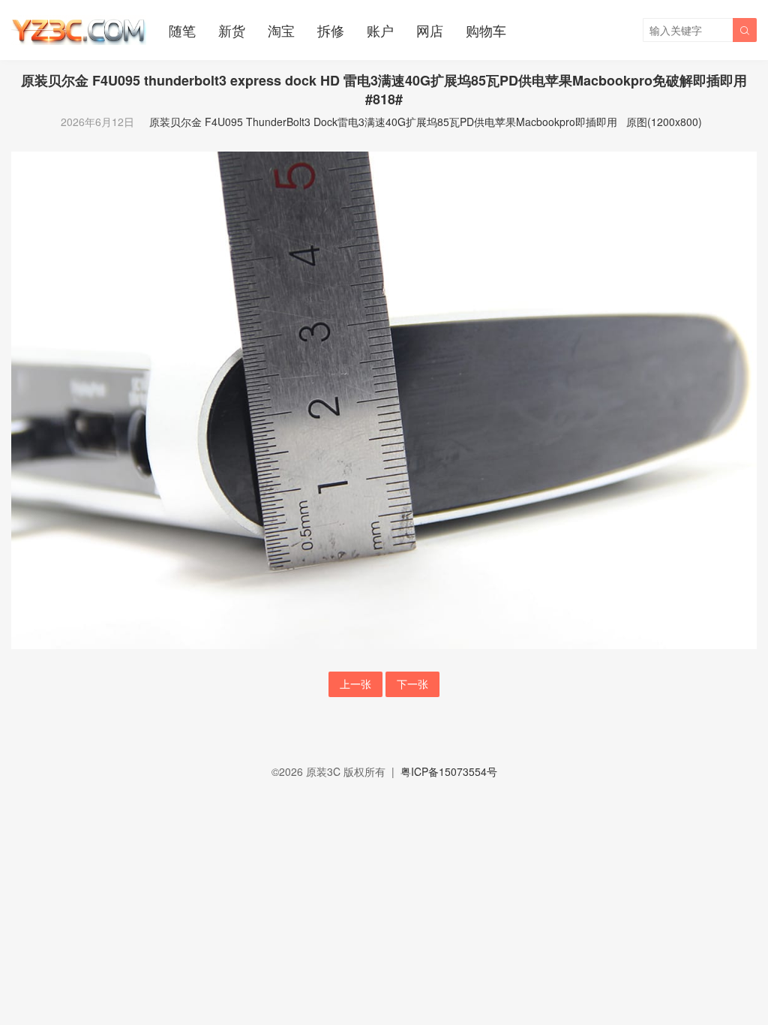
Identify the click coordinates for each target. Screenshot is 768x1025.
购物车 (486, 30)
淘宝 (281, 30)
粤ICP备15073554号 (448, 771)
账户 (380, 30)
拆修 (330, 30)
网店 (429, 30)
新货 (231, 30)
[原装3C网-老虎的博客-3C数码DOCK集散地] (78, 30)
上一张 (355, 683)
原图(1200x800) (664, 121)
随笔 (182, 30)
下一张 (412, 683)
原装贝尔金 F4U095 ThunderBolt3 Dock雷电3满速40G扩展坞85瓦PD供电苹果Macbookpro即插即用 (383, 121)
